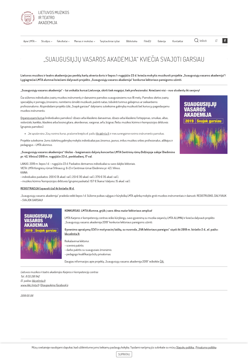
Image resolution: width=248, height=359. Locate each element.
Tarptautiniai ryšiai (110, 41)
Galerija (162, 41)
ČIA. (162, 261)
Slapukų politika (185, 347)
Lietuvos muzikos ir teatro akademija (53, 17)
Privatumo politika (206, 347)
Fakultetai (62, 41)
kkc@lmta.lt (102, 133)
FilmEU (147, 41)
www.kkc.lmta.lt (30, 285)
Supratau (124, 354)
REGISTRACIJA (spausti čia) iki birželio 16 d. (47, 188)
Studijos (45, 41)
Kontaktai (177, 41)
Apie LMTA (28, 41)
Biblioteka (131, 41)
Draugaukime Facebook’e (54, 285)
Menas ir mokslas (83, 41)
